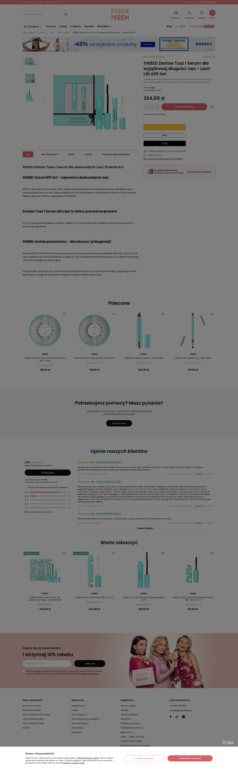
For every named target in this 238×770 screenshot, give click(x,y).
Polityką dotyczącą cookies (88, 758)
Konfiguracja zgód (144, 758)
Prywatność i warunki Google (73, 763)
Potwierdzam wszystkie (190, 758)
